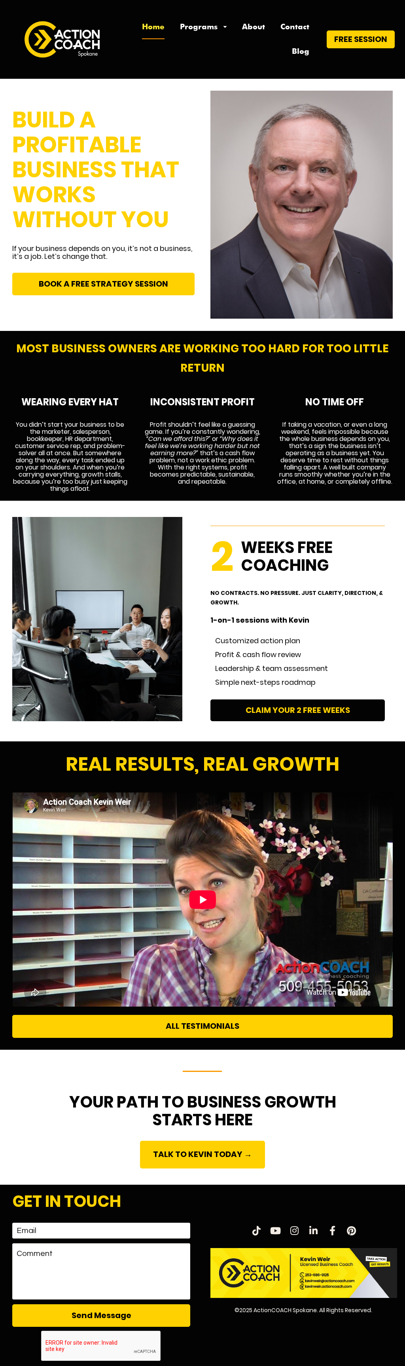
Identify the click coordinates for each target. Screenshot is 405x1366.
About (253, 26)
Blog (300, 51)
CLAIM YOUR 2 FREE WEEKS (298, 710)
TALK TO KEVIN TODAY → (202, 1154)
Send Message (101, 1315)
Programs (199, 26)
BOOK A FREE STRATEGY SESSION (103, 283)
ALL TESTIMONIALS (202, 1026)
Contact (294, 26)
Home (153, 26)
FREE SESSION (360, 39)
